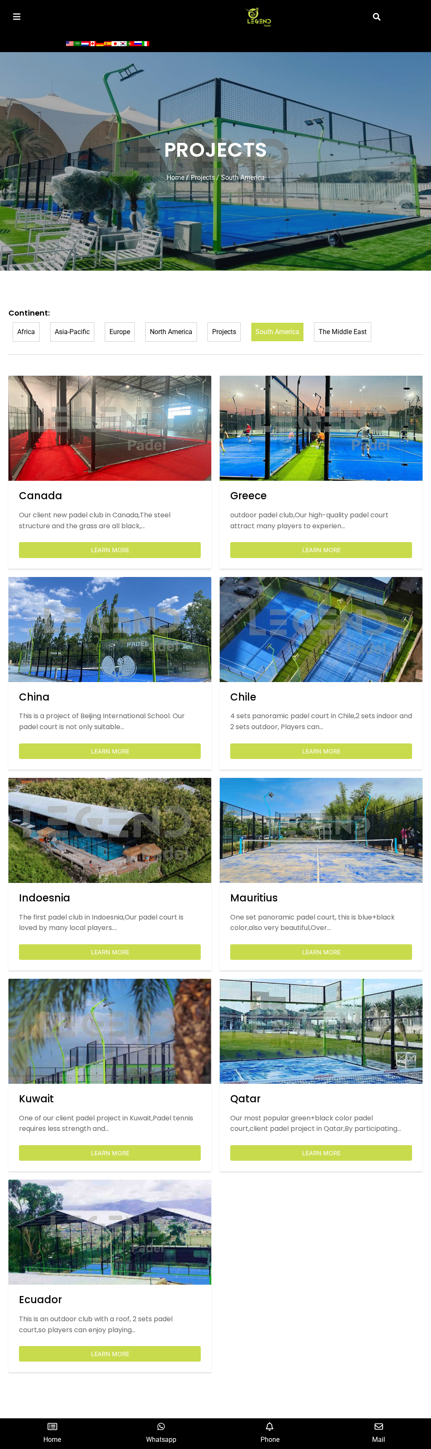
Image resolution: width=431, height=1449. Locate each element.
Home (175, 178)
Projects (203, 178)
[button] (377, 17)
